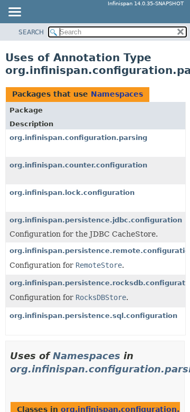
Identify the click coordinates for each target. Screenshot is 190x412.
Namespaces (117, 94)
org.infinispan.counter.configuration (78, 165)
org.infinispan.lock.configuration (72, 192)
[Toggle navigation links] (14, 12)
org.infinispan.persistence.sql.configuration (93, 316)
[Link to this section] (14, 382)
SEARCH (31, 32)
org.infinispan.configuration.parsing (78, 138)
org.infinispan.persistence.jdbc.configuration (96, 220)
